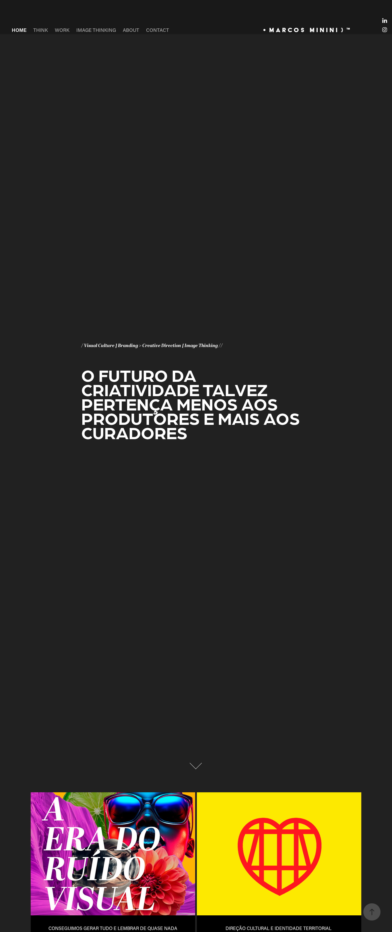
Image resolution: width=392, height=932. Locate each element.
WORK (62, 30)
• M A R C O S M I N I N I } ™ (306, 30)
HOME (19, 30)
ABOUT (131, 30)
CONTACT (157, 30)
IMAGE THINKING (96, 30)
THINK (40, 30)
